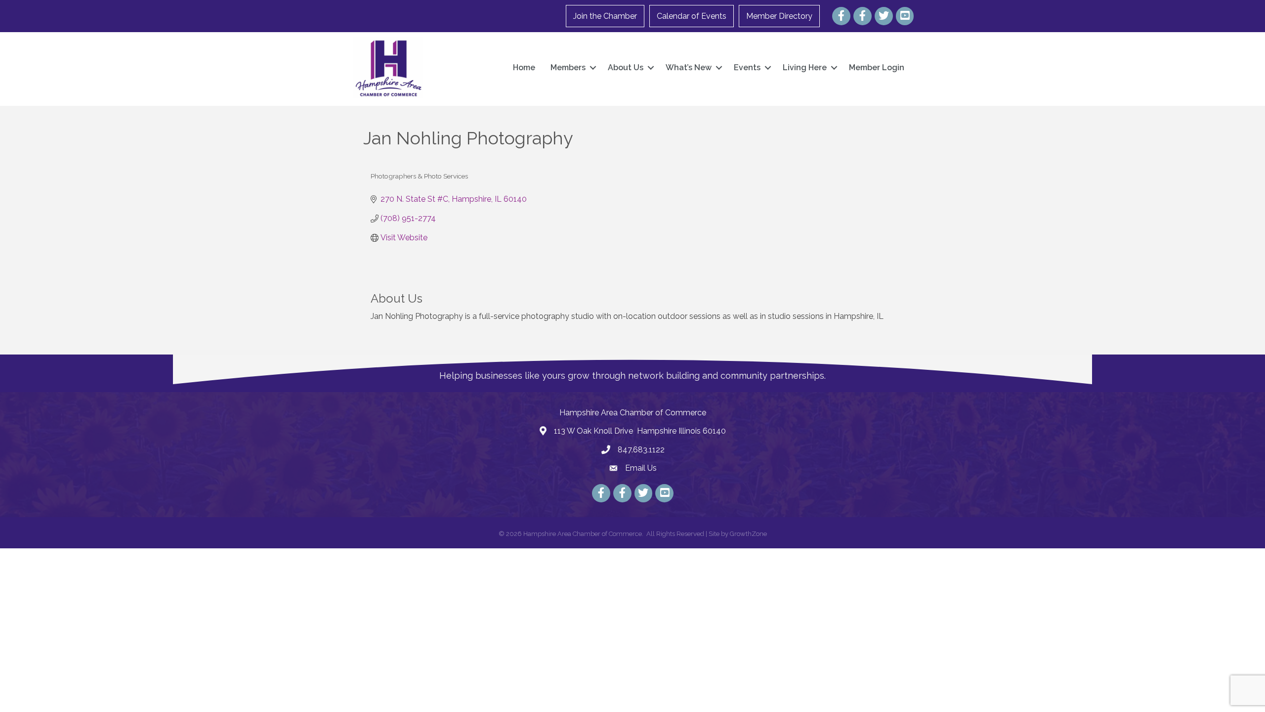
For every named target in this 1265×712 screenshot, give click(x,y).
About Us (625, 67)
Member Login (876, 67)
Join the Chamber (605, 16)
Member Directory (779, 16)
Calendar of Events (691, 16)
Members (568, 67)
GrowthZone (748, 533)
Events (747, 67)
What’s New (689, 67)
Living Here (805, 67)
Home (524, 67)
